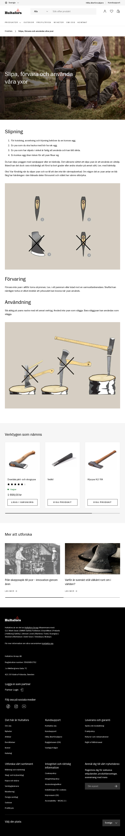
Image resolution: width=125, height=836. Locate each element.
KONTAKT (82, 22)
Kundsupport (114, 2)
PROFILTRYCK (44, 22)
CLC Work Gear (11, 630)
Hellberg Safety (13, 633)
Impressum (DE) (52, 795)
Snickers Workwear (13, 636)
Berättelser (10, 742)
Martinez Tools (41, 633)
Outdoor (8, 802)
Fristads (56, 630)
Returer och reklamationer (97, 736)
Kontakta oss (50, 726)
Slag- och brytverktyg (14, 775)
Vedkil (50, 479)
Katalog (8, 753)
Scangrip (54, 633)
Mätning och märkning (15, 769)
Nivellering (9, 791)
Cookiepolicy (50, 773)
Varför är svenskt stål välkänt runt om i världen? (88, 582)
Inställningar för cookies (55, 789)
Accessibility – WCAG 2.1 (55, 800)
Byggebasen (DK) (53, 742)
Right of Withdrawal (93, 742)
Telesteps (38, 636)
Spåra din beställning (94, 726)
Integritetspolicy (52, 779)
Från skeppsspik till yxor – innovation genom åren (31, 582)
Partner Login (11, 689)
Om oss (8, 726)
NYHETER (59, 22)
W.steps (48, 636)
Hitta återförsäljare (95, 2)
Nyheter (8, 731)
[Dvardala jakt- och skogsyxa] (22, 460)
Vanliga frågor (51, 747)
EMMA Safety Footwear (30, 630)
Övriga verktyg (11, 797)
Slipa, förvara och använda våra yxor (36, 31)
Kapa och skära (12, 780)
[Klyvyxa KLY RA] (103, 460)
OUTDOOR (29, 22)
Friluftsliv (8, 31)
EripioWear (46, 630)
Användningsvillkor (53, 784)
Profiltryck (9, 808)
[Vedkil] (63, 460)
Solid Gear (28, 636)
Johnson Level (27, 633)
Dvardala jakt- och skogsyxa (21, 479)
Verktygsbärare (12, 786)
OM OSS (70, 22)
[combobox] (63, 11)
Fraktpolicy (90, 731)
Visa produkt (62, 502)
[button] (118, 11)
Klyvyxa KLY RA (95, 479)
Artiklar (8, 736)
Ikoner (8, 747)
